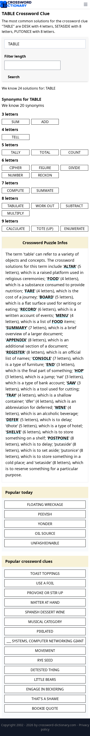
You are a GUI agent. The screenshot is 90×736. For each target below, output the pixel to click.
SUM (15, 121)
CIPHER (15, 167)
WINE (60, 407)
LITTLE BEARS (45, 679)
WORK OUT (45, 205)
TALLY (15, 152)
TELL (15, 137)
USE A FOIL (45, 583)
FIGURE (45, 167)
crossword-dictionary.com (57, 725)
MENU (62, 315)
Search (14, 76)
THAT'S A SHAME (45, 698)
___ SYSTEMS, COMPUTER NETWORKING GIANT (45, 641)
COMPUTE (15, 190)
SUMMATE (45, 190)
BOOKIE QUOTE (45, 708)
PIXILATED (45, 631)
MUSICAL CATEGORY (45, 621)
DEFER (12, 419)
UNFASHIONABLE (45, 543)
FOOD (53, 278)
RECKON (45, 175)
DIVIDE (74, 167)
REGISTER (15, 352)
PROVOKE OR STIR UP (45, 592)
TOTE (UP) (45, 228)
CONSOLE (42, 358)
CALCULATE (15, 228)
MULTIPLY (15, 213)
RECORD (28, 309)
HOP (79, 370)
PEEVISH (45, 514)
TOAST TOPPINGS (45, 573)
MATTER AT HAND (45, 602)
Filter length (15, 56)
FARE (30, 290)
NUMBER (15, 175)
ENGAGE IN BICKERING (45, 689)
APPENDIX (16, 339)
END (50, 364)
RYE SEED (45, 660)
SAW (71, 382)
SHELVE (13, 431)
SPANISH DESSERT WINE (45, 612)
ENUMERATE (74, 228)
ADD (45, 121)
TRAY (11, 395)
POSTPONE (58, 438)
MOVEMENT (45, 650)
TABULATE (15, 205)
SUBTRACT (74, 205)
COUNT (74, 152)
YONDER (45, 523)
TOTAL (45, 152)
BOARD (46, 297)
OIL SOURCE (45, 533)
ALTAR (70, 266)
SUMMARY (16, 327)
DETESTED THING (45, 669)
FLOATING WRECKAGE (45, 504)
